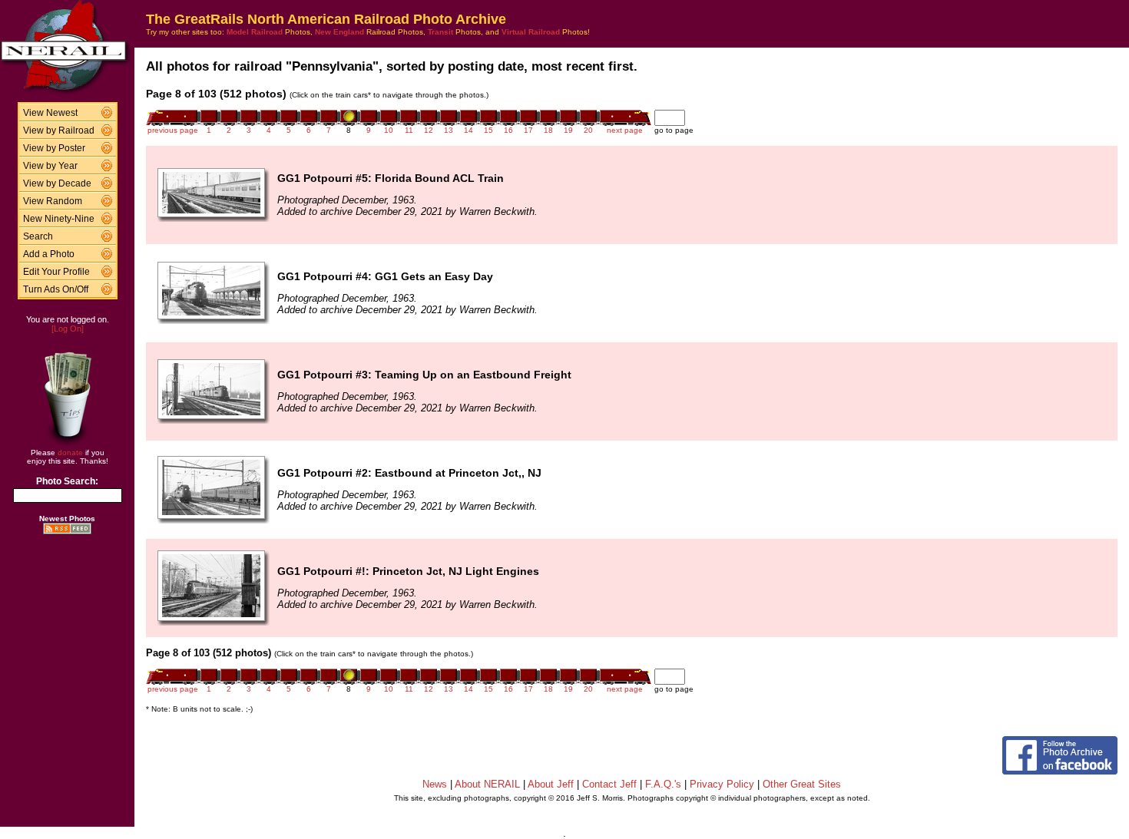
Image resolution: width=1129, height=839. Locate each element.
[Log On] (67, 328)
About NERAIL (487, 784)
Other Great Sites (802, 784)
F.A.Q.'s (663, 784)
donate (70, 452)
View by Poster (54, 148)
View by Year (50, 165)
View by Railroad (58, 130)
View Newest (50, 112)
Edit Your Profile (56, 271)
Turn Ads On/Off (55, 289)
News (434, 784)
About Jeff (551, 784)
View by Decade (57, 183)
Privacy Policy (722, 784)
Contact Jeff (609, 784)
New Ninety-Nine (58, 218)
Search (38, 236)
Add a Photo (48, 254)
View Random (52, 201)
